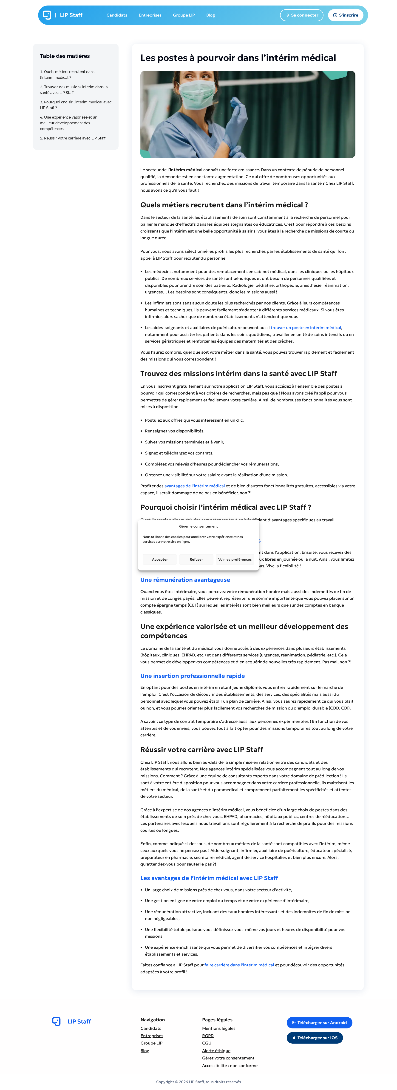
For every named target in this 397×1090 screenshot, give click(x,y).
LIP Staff (71, 15)
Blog (145, 1050)
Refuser (196, 559)
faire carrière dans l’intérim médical (239, 965)
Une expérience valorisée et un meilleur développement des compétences (68, 123)
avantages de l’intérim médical (195, 485)
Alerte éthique (216, 1050)
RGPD (208, 1035)
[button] (319, 1022)
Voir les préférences (235, 559)
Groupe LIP (151, 1043)
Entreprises (152, 1035)
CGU (206, 1043)
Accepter (160, 559)
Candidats (151, 1028)
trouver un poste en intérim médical (305, 327)
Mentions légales (218, 1028)
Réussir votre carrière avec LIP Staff (75, 138)
